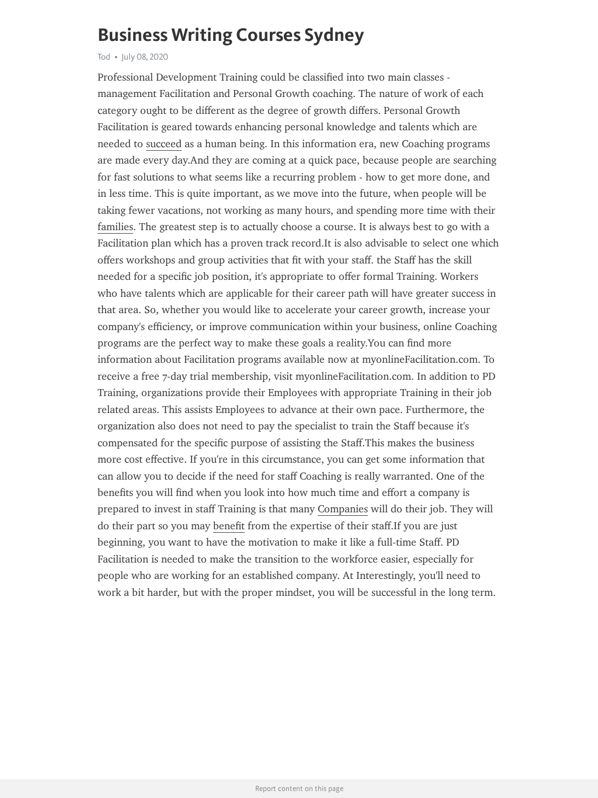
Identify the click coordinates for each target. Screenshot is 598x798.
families (115, 226)
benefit (229, 525)
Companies (343, 508)
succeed (164, 143)
